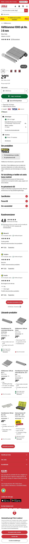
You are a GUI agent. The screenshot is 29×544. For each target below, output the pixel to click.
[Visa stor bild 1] (14, 55)
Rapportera (11, 247)
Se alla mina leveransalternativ (12, 130)
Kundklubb (4, 464)
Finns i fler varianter (21, 351)
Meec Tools (4, 34)
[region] (14, 526)
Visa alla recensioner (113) (14, 302)
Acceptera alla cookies (14, 532)
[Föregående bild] (3, 55)
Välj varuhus (6, 14)
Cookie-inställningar (14, 540)
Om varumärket (6, 206)
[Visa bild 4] (15, 71)
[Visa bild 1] (3, 71)
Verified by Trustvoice (13, 306)
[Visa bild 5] (19, 71)
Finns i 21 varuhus (20, 438)
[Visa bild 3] (11, 71)
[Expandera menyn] (27, 6)
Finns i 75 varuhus (6, 351)
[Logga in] (15, 6)
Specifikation (5, 196)
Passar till (4, 201)
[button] (3, 490)
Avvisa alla (15, 536)
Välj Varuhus (8, 140)
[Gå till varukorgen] (23, 6)
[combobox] (14, 10)
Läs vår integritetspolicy (12, 528)
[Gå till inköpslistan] (19, 6)
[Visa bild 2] (7, 71)
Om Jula (3, 459)
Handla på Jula (6, 455)
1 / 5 (22, 66)
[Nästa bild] (26, 55)
